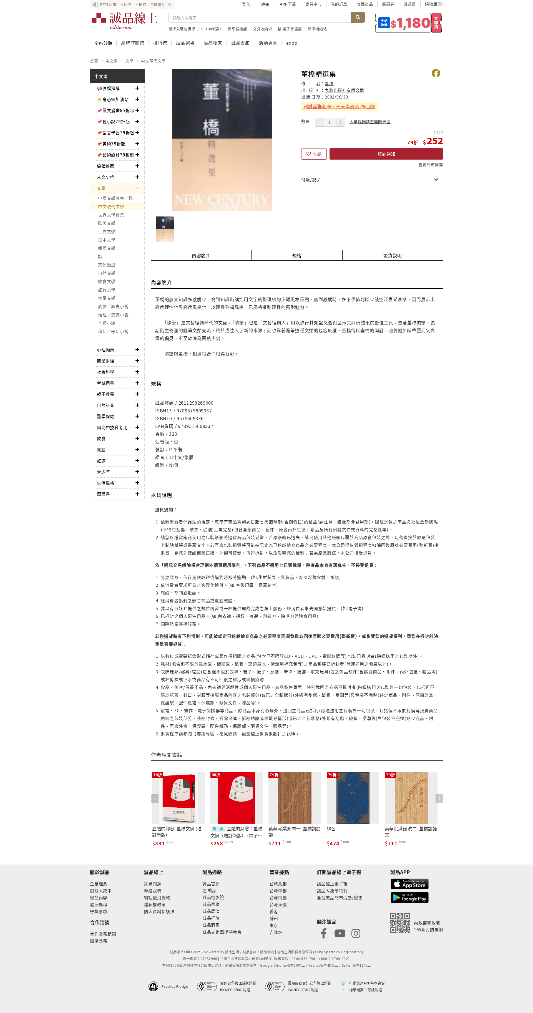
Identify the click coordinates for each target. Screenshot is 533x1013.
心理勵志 (105, 349)
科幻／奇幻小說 (113, 331)
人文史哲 (105, 177)
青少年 (103, 472)
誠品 (212, 890)
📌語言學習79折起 (115, 132)
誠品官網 (211, 883)
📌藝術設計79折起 (115, 155)
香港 (274, 911)
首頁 (94, 61)
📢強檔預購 (108, 88)
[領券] (408, 23)
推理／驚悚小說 (113, 314)
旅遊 (101, 460)
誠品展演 (211, 911)
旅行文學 (106, 290)
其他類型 (106, 265)
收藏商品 (364, 4)
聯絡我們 (152, 890)
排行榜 (160, 42)
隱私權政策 (155, 904)
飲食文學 (106, 281)
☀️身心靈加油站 (113, 99)
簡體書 (103, 494)
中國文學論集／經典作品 (121, 198)
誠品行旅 (211, 918)
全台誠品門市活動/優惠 (340, 897)
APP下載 (288, 4)
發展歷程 (98, 904)
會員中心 (313, 4)
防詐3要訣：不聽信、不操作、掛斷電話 (136, 4)
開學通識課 (237, 28)
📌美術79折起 (111, 144)
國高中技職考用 (112, 427)
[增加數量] (340, 122)
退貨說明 (392, 255)
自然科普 (105, 405)
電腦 (101, 449)
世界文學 (106, 231)
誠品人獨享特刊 (332, 890)
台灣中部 (278, 890)
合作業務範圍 (103, 934)
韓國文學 (106, 248)
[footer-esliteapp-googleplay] (409, 897)
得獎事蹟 (98, 911)
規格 (297, 255)
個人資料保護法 (159, 911)
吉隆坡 (276, 932)
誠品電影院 (213, 897)
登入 (246, 4)
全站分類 (103, 42)
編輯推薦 (105, 166)
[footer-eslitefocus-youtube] (339, 933)
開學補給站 (317, 28)
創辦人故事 (101, 890)
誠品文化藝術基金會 (222, 932)
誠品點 (410, 4)
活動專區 (268, 42)
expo (291, 42)
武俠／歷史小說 (113, 306)
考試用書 (105, 383)
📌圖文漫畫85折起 (115, 110)
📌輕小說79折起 (113, 121)
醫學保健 (105, 416)
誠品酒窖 (211, 925)
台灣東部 (278, 904)
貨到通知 (386, 153)
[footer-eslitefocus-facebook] (323, 933)
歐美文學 (106, 223)
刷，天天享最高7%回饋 (339, 106)
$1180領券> (211, 28)
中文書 (111, 61)
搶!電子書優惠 (290, 28)
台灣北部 (278, 883)
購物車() (434, 4)
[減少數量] (319, 122)
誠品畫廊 (240, 42)
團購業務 (98, 941)
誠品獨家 (213, 42)
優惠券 (388, 4)
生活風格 (105, 483)
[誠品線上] (124, 21)
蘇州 (274, 918)
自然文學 (106, 273)
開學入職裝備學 (182, 28)
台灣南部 (278, 897)
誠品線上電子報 (332, 883)
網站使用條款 (157, 897)
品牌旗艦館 (132, 42)
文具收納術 (262, 28)
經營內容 (98, 897)
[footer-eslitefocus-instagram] (356, 933)
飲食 (101, 438)
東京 (274, 925)
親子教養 (105, 394)
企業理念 (98, 883)
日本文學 (106, 240)
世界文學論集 (111, 215)
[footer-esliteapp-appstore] (409, 883)
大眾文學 (106, 298)
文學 (129, 61)
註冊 (265, 4)
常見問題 (152, 883)
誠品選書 (185, 42)
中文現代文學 (153, 61)
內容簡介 (201, 255)
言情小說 (106, 323)
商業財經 (105, 361)
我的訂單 (339, 4)
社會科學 (105, 372)
